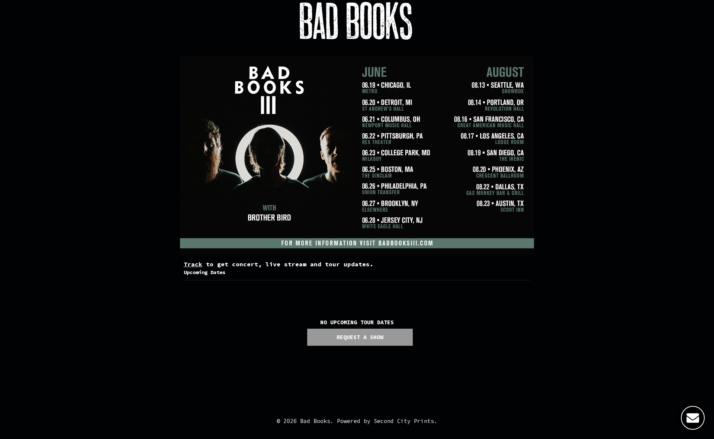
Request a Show (360, 337)
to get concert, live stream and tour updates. (278, 264)
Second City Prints (404, 421)
